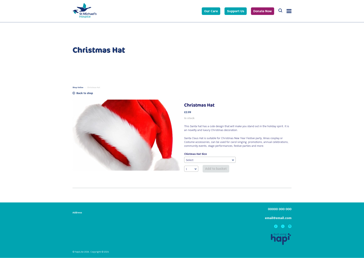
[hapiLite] (92, 17)
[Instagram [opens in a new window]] (289, 227)
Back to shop (84, 93)
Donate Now (262, 11)
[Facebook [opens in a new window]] (276, 227)
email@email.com (278, 218)
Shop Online (78, 87)
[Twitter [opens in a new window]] (283, 227)
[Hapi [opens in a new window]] (281, 244)
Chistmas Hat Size (195, 154)
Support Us (235, 11)
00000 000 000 (279, 209)
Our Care (211, 11)
